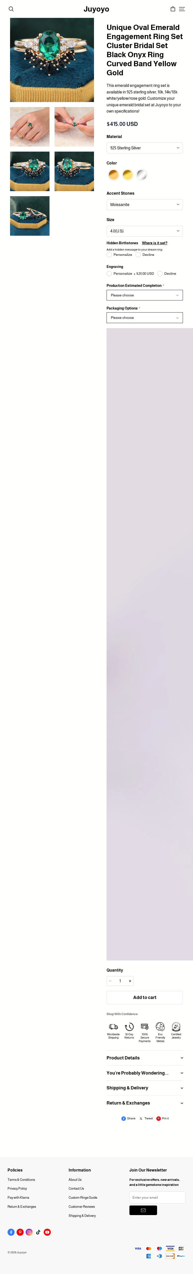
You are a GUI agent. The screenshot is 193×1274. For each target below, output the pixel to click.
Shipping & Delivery (82, 1216)
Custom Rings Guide (83, 1197)
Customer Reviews (82, 1207)
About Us (75, 1180)
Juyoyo (96, 9)
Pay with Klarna (18, 1197)
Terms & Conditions (21, 1180)
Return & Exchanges (22, 1207)
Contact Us (76, 1188)
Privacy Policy (17, 1188)
